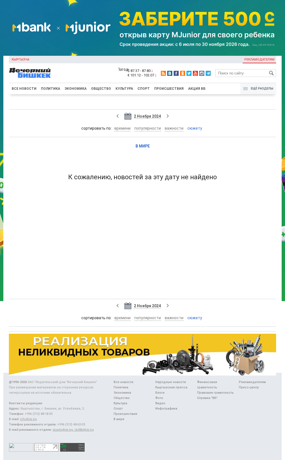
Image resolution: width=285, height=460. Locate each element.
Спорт (143, 89)
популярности (147, 128)
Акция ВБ (196, 89)
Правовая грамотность (215, 392)
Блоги (159, 392)
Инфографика (166, 408)
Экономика (76, 89)
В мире (143, 146)
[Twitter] (188, 73)
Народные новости (170, 382)
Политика (50, 89)
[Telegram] (208, 73)
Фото (159, 398)
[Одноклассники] (182, 73)
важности (174, 128)
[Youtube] (195, 73)
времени (122, 128)
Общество (101, 89)
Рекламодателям (259, 59)
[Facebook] (176, 73)
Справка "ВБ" (207, 398)
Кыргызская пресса (171, 387)
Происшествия (169, 89)
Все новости (24, 89)
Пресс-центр (249, 387)
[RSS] (163, 73)
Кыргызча (20, 59)
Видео (160, 403)
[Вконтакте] (169, 73)
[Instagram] (201, 73)
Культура (124, 89)
